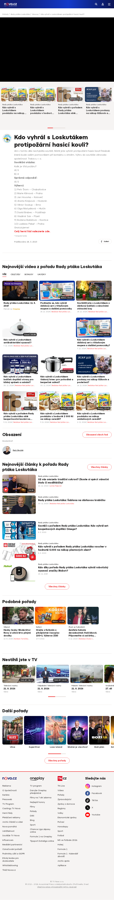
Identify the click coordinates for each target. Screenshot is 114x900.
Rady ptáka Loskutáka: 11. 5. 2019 (20, 304)
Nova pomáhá (9, 826)
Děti (32, 815)
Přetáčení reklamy (11, 817)
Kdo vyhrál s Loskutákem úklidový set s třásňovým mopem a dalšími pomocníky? (93, 343)
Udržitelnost (8, 831)
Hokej (60, 844)
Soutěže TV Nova (10, 835)
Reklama (6, 786)
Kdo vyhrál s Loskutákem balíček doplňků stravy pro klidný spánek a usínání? (19, 380)
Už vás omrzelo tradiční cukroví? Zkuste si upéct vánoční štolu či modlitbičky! (73, 481)
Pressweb (7, 799)
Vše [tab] (4, 274)
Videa (61, 790)
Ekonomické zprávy (67, 817)
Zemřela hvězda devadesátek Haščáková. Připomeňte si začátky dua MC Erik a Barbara (83, 633)
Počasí (61, 822)
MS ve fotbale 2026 (67, 840)
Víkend (7, 627)
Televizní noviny (11, 686)
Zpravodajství (64, 799)
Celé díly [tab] (15, 274)
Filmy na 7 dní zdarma (40, 797)
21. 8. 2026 (9, 689)
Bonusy (35, 14)
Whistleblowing (10, 865)
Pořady (5, 14)
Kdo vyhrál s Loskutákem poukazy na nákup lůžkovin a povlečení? (98, 111)
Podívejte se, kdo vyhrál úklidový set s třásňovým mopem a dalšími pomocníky (56, 306)
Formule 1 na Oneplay (41, 836)
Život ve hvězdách (77, 627)
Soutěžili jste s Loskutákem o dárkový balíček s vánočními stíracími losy (93, 306)
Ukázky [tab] (42, 274)
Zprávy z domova (66, 804)
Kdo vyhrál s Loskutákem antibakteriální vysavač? (17, 341)
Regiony (61, 808)
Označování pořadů (12, 849)
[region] (57, 15)
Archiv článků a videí (12, 822)
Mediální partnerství (12, 844)
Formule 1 (62, 849)
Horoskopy (63, 826)
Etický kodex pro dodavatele (10, 859)
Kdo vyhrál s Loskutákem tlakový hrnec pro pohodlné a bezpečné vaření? (56, 380)
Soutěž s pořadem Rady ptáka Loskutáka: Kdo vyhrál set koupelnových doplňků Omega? (73, 527)
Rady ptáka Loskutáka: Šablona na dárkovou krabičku (71, 500)
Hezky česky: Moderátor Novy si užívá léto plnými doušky (17, 633)
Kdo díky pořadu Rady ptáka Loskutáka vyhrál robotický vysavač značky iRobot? (73, 569)
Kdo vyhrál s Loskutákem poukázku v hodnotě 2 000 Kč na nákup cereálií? (41, 111)
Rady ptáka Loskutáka (20, 14)
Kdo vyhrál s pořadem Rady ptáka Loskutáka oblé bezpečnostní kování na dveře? (70, 111)
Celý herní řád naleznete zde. (32, 231)
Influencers (7, 840)
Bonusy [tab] (29, 274)
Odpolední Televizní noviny (49, 686)
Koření (39, 627)
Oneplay (16, 309)
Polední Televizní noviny (82, 686)
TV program (36, 786)
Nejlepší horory (37, 802)
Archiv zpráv (64, 861)
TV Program (8, 804)
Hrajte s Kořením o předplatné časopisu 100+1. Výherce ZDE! (47, 633)
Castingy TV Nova (11, 808)
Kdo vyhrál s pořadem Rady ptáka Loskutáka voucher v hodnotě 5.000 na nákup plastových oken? (72, 548)
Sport (32, 825)
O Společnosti (9, 790)
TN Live (61, 786)
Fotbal (61, 835)
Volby (60, 813)
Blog (32, 820)
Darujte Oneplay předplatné (38, 791)
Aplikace (62, 865)
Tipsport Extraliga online (42, 841)
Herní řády (7, 813)
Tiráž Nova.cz (9, 870)
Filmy (32, 806)
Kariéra (5, 795)
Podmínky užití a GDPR (13, 853)
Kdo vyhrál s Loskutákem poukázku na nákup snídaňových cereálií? (14, 111)
